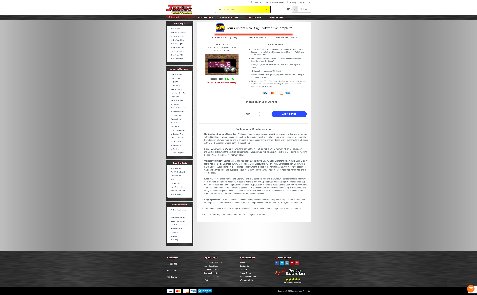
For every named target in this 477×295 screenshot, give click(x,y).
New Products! (175, 29)
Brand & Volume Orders (178, 225)
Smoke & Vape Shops (178, 138)
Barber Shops (175, 78)
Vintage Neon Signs (177, 51)
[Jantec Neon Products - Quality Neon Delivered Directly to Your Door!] (189, 9)
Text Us (173, 277)
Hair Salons (175, 104)
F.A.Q (206, 280)
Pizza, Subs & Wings (177, 130)
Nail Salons (174, 123)
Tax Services (175, 149)
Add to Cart (289, 114)
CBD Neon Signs (176, 89)
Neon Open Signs (205, 17)
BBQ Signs (174, 82)
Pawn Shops (175, 126)
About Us (174, 236)
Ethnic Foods (175, 97)
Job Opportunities (176, 229)
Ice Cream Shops (176, 115)
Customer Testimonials (178, 210)
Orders (291, 2)
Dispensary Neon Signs (179, 93)
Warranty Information (178, 221)
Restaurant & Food (177, 134)
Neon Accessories (177, 59)
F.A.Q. (173, 214)
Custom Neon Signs (229, 17)
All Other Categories (177, 153)
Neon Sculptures (176, 168)
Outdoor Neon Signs (177, 47)
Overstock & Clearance (178, 32)
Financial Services (177, 100)
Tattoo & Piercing (176, 145)
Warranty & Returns (247, 280)
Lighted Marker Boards (178, 187)
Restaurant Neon (276, 17)
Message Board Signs (178, 191)
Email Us (173, 270)
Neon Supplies (176, 194)
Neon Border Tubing (177, 55)
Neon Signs (179, 24)
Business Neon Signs (178, 36)
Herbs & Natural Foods (178, 108)
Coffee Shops (175, 85)
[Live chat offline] (471, 289)
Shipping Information (178, 217)
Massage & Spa (176, 119)
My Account (304, 2)
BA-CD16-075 (222, 44)
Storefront (174, 17)
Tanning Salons (176, 141)
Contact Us (174, 232)
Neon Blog (174, 240)
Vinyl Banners (175, 183)
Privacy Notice (245, 273)
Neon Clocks (175, 179)
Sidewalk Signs (176, 176)
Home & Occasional (177, 112)
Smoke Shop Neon (253, 17)
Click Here (285, 140)
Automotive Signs (176, 74)
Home (242, 263)
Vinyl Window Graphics (178, 172)
